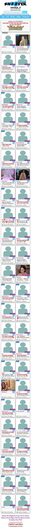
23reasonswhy (19, 258)
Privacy (14, 522)
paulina (18, 219)
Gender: (19, 17)
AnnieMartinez (5, 296)
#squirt (20, 14)
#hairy (27, 516)
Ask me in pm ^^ (6, 411)
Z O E (3, 488)
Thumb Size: (25, 17)
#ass (16, 520)
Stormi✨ (4, 277)
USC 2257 (19, 522)
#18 (7, 14)
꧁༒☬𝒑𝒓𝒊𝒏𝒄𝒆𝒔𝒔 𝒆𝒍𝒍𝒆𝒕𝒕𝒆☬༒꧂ (20, 67)
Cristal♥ (4, 200)
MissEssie (18, 277)
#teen (12, 14)
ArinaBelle (19, 296)
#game (22, 518)
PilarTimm (4, 392)
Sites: (3, 17)
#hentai (17, 518)
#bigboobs (12, 516)
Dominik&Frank (20, 143)
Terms (10, 522)
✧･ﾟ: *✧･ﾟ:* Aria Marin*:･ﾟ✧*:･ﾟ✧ (20, 430)
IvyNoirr (18, 181)
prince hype (19, 162)
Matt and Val (19, 334)
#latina (4, 516)
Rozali (18, 373)
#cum (23, 516)
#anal (16, 14)
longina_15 (19, 85)
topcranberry (5, 334)
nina (3, 469)
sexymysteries (5, 238)
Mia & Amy (19, 354)
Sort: (7, 17)
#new (9, 14)
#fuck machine (25, 14)
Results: (13, 17)
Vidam (3, 507)
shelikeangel (5, 104)
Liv (17, 469)
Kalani (3, 373)
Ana (17, 315)
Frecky (3, 162)
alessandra (4, 430)
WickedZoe (4, 181)
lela (17, 488)
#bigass (12, 518)
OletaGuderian (20, 47)
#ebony (3, 518)
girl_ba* (18, 392)
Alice (17, 449)
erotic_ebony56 (20, 411)
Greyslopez (4, 66)
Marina (18, 238)
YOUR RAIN (19, 507)
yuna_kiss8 (4, 85)
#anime (27, 518)
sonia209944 (5, 449)
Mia (2, 143)
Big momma (19, 104)
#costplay (12, 520)
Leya (17, 123)
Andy (17, 200)
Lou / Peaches (5, 258)
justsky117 (4, 47)
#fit (8, 516)
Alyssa (3, 123)
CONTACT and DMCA (15, 524)
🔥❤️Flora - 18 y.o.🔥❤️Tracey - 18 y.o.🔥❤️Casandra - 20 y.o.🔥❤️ (6, 219)
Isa (2, 354)
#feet (20, 520)
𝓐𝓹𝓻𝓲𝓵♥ (4, 315)
